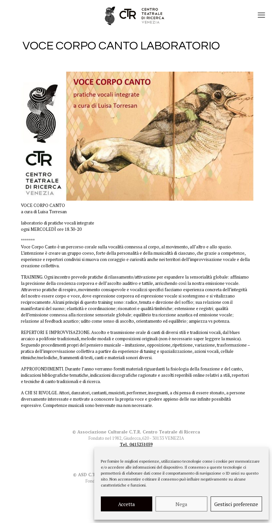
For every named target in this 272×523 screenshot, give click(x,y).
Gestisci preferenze (236, 504)
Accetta (126, 504)
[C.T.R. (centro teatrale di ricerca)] (136, 15)
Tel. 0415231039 (136, 444)
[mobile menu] (261, 15)
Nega (181, 504)
